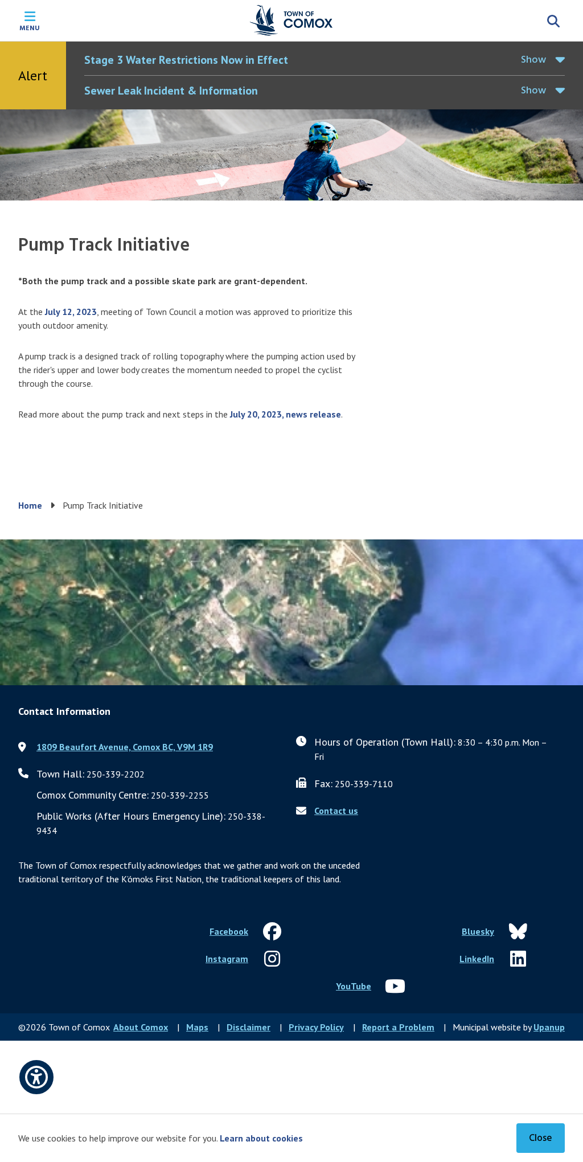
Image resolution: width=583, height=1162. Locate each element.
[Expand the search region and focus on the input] (553, 20)
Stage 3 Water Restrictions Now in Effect (186, 59)
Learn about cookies (261, 1138)
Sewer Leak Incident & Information (171, 90)
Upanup (549, 1027)
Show (533, 60)
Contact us (336, 810)
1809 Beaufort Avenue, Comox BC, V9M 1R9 (124, 746)
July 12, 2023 (71, 311)
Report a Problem (398, 1027)
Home (30, 505)
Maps (197, 1027)
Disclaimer (248, 1027)
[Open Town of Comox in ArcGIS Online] (291, 612)
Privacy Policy (316, 1027)
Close (540, 1138)
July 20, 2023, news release (285, 414)
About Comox (140, 1027)
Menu (29, 27)
